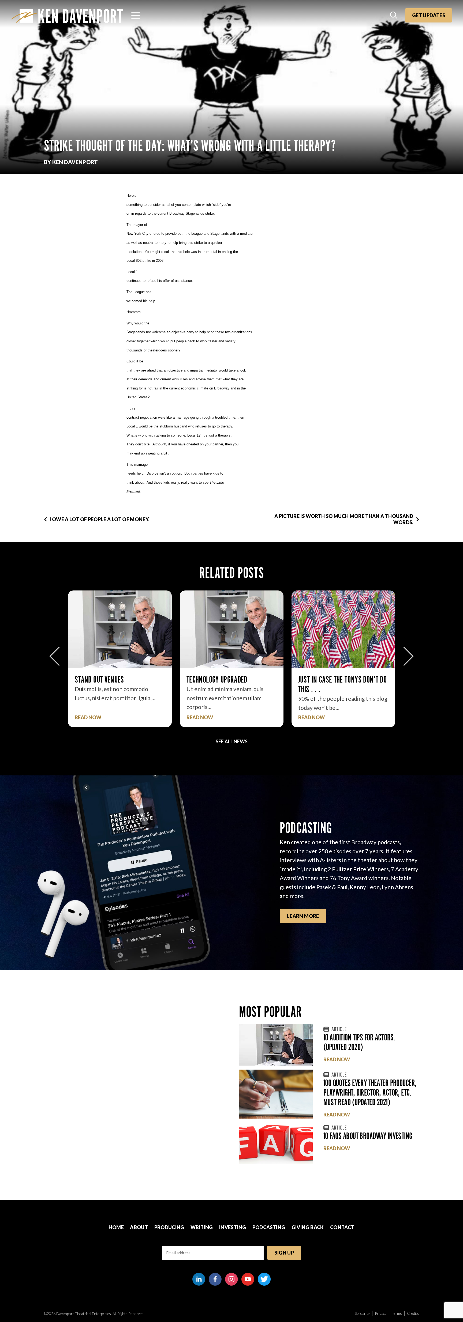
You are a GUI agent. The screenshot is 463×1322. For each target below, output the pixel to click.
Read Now (88, 717)
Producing (169, 1227)
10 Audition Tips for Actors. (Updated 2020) (359, 1042)
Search (394, 15)
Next (408, 656)
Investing (232, 1227)
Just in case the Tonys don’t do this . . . (230, 684)
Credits (413, 1313)
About (139, 1227)
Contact (342, 1227)
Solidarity (362, 1313)
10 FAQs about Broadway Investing (367, 1136)
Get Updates (428, 15)
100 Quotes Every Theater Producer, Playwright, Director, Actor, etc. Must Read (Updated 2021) (370, 1092)
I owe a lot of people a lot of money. (99, 519)
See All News (232, 741)
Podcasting (268, 1227)
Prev (54, 656)
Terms (397, 1313)
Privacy (381, 1313)
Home (116, 1227)
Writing (202, 1227)
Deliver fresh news (325, 679)
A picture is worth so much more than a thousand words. (343, 519)
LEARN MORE (303, 916)
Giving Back (308, 1227)
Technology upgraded (105, 679)
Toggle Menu (135, 15)
